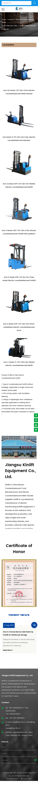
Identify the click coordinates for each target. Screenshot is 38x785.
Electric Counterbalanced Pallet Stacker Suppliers (19, 496)
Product (11, 19)
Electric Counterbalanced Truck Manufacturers (15, 488)
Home (4, 19)
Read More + (25, 653)
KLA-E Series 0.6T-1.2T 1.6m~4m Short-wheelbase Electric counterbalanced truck (19, 327)
